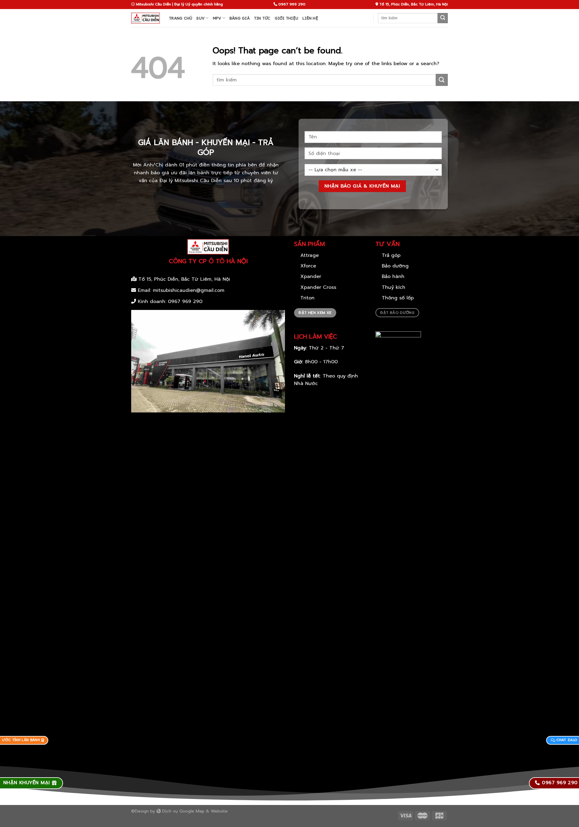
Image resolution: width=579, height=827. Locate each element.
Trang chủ (180, 18)
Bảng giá (239, 18)
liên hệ (310, 18)
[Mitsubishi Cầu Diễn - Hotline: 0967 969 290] (145, 18)
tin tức (262, 18)
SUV (200, 18)
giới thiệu (287, 18)
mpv (217, 18)
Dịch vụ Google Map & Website (194, 811)
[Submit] (443, 18)
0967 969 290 (185, 301)
